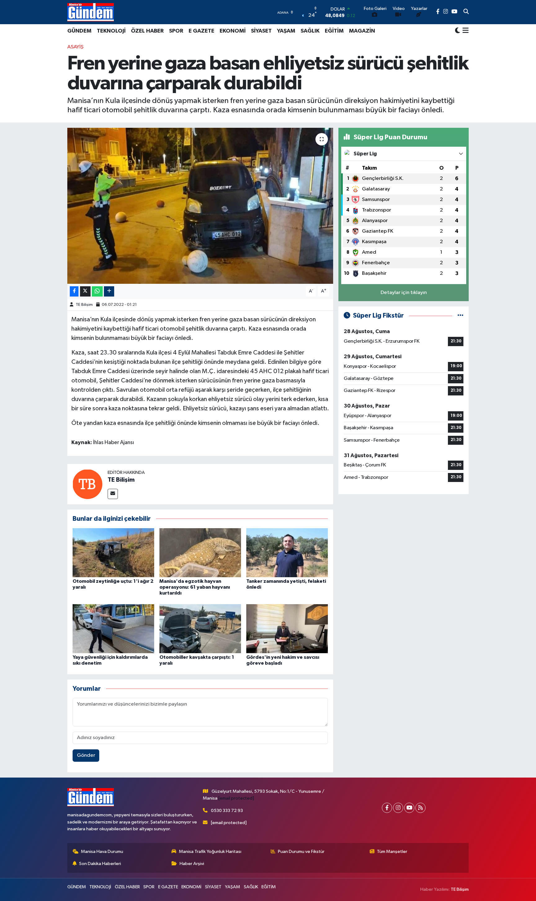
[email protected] (236, 798)
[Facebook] (387, 808)
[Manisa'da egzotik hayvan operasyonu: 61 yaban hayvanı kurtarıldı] (200, 552)
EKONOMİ (233, 31)
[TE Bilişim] (87, 484)
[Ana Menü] (464, 31)
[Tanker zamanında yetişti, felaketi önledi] (287, 552)
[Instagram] (398, 808)
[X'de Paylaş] (85, 291)
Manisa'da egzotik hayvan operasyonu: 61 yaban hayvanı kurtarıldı (194, 587)
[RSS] (420, 808)
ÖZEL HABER (147, 31)
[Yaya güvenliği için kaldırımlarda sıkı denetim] (113, 628)
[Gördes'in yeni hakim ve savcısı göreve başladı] (287, 628)
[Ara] (466, 12)
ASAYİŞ (75, 47)
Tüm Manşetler (392, 851)
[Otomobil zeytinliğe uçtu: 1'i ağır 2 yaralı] (113, 552)
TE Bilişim (84, 305)
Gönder (86, 755)
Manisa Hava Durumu (102, 851)
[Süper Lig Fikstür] (460, 315)
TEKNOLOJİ (111, 31)
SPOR (176, 31)
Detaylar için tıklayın (404, 292)
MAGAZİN (362, 31)
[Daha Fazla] (109, 291)
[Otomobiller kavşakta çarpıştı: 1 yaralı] (200, 628)
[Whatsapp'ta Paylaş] (97, 291)
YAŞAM (286, 31)
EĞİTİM (334, 31)
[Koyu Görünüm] (457, 30)
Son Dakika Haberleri (100, 863)
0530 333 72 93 (227, 810)
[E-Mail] (113, 494)
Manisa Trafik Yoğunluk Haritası (210, 851)
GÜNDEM (79, 31)
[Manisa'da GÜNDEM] (90, 12)
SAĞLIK (310, 31)
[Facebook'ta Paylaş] (74, 291)
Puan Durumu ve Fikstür (301, 851)
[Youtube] (409, 808)
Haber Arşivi (192, 863)
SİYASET (261, 31)
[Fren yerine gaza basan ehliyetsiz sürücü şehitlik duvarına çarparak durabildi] (200, 205)
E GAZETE (201, 31)
